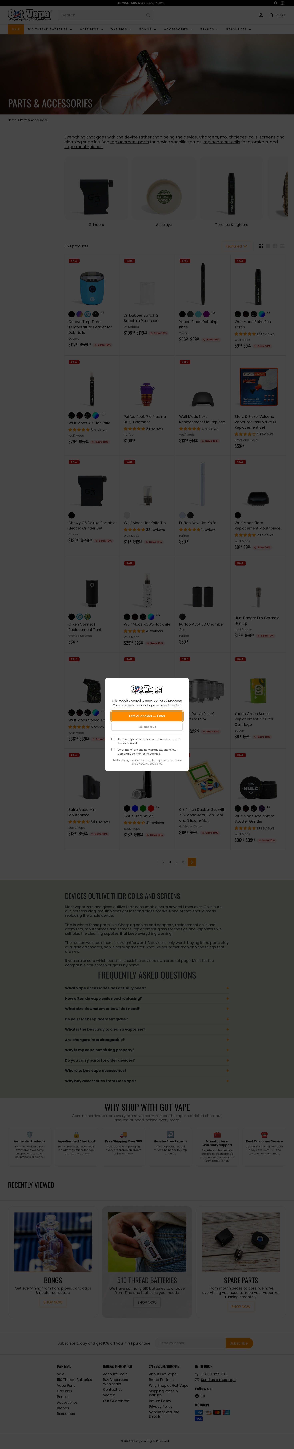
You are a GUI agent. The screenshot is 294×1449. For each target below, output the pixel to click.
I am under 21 (147, 726)
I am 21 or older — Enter (147, 716)
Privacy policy (153, 763)
